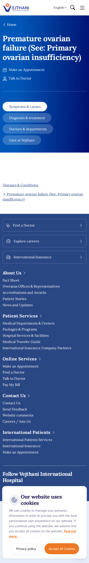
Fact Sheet (11, 280)
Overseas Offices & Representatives (31, 286)
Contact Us (11, 403)
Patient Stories (14, 299)
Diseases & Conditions (20, 185)
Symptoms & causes (25, 106)
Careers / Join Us (17, 421)
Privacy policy (26, 549)
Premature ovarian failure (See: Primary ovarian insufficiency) (43, 196)
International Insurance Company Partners (37, 348)
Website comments (18, 415)
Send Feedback (15, 409)
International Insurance (22, 446)
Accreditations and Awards (24, 292)
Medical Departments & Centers (28, 323)
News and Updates (18, 305)
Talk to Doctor (20, 78)
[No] (82, 487)
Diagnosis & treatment (27, 118)
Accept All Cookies (62, 549)
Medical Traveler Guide (22, 342)
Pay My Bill (11, 384)
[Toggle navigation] (82, 7)
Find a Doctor (14, 372)
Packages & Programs (20, 329)
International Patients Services (27, 440)
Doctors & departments (28, 129)
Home (11, 24)
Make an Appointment (26, 69)
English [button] (59, 7)
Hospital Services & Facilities (26, 335)
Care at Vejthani (22, 140)
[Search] (72, 7)
